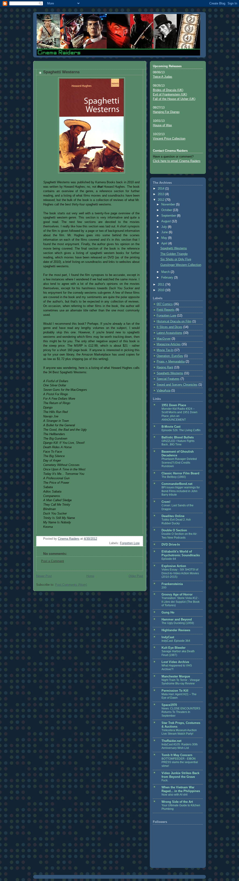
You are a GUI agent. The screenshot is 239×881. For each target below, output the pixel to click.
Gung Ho (168, 612)
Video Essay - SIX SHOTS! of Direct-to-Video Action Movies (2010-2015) (180, 573)
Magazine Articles (169, 344)
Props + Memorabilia (171, 361)
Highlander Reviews (176, 630)
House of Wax (162, 125)
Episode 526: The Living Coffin (181, 430)
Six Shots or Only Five (175, 259)
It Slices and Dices (169, 327)
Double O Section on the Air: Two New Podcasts (179, 535)
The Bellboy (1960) (174, 477)
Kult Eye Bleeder (174, 647)
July (164, 227)
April (164, 243)
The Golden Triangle (174, 254)
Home (90, 576)
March (166, 272)
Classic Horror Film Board (180, 473)
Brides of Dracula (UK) (168, 90)
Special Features (168, 379)
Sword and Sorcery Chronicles (177, 384)
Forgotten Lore (130, 543)
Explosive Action (174, 566)
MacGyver (164, 338)
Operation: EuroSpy (170, 356)
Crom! (166, 502)
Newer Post (44, 576)
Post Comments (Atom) (71, 584)
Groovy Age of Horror (177, 594)
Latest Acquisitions (169, 333)
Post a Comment (52, 561)
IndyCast (168, 637)
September (169, 215)
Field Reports (166, 309)
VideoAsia (163, 390)
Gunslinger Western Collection (180, 265)
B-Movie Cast (171, 426)
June (165, 232)
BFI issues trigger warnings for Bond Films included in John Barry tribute (181, 491)
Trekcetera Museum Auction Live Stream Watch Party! (179, 732)
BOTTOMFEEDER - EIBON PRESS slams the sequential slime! (180, 762)
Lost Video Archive (175, 662)
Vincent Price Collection (169, 138)
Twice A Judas (162, 76)
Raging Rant (165, 367)
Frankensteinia (172, 584)
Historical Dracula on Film (174, 321)
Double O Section (174, 530)
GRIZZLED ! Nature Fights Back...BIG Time (178, 442)
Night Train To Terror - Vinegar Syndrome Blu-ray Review (181, 681)
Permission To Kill (175, 690)
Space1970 (169, 705)
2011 (161, 284)
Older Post (136, 576)
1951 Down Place (174, 405)
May (164, 238)
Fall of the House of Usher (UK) (174, 99)
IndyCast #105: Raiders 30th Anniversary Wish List (180, 746)
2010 (161, 290)
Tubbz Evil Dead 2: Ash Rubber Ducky (176, 521)
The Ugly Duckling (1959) (178, 623)
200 (164, 587)
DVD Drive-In (171, 544)
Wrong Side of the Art (177, 801)
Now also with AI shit (174, 794)
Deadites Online (173, 516)
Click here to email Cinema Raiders (176, 161)
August (166, 221)
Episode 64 (169, 558)
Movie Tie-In (165, 350)
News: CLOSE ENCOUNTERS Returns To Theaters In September (181, 712)
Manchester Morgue (176, 676)
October (167, 210)
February (167, 277)
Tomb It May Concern (177, 755)
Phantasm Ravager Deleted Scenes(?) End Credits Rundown (179, 462)
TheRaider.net (171, 741)
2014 (161, 188)
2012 (161, 199)
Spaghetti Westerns (173, 248)
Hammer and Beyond (177, 619)
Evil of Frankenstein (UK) (170, 94)
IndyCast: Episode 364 (176, 640)
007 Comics (165, 304)
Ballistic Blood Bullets (178, 437)
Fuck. (165, 780)
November (168, 204)
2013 (161, 194)
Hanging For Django (166, 112)
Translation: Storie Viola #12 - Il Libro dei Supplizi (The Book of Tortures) (181, 601)
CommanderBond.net (177, 484)
